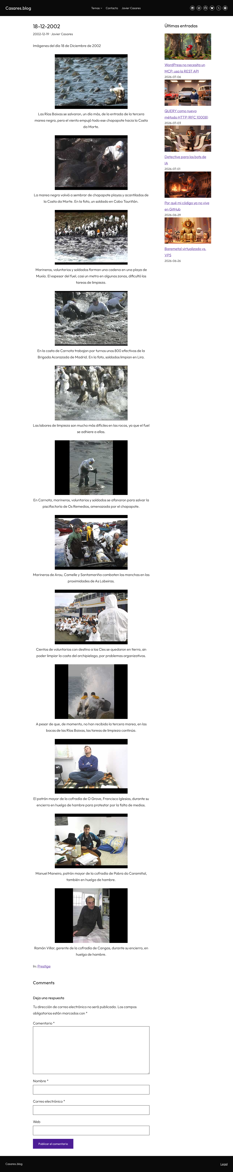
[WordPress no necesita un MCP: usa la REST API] (188, 48)
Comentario (44, 1023)
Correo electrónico (49, 1101)
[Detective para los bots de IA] (188, 139)
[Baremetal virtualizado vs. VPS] (188, 231)
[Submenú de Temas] (101, 8)
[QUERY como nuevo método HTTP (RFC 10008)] (188, 94)
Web (36, 1121)
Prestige (44, 966)
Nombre (41, 1081)
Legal (224, 1164)
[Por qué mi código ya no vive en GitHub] (188, 186)
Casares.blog (18, 8)
